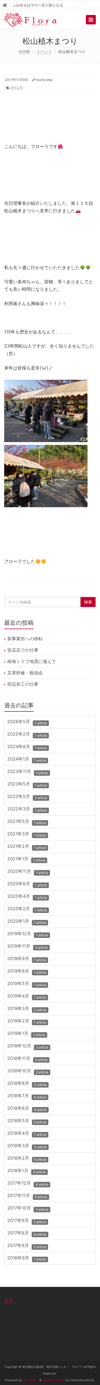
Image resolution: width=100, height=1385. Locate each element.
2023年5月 (27, 784)
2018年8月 (27, 1084)
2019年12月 (27, 934)
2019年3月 (26, 1009)
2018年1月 (26, 1171)
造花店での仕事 (22, 650)
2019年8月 (26, 971)
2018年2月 (26, 1159)
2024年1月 (26, 759)
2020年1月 (26, 922)
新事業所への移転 (25, 638)
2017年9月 (26, 1221)
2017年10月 (27, 1208)
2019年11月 (27, 946)
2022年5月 (27, 797)
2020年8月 (27, 884)
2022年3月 (27, 809)
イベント (44, 51)
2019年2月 (26, 1021)
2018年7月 (26, 1096)
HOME (24, 51)
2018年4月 (26, 1134)
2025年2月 (27, 734)
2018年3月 (27, 1146)
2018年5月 (26, 1121)
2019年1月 (26, 1034)
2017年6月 (26, 1246)
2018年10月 (27, 1071)
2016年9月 (26, 1258)
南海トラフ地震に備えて (31, 661)
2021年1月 (26, 859)
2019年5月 (26, 984)
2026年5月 (27, 722)
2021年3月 (26, 834)
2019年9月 (26, 959)
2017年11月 (27, 1196)
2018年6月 (27, 1109)
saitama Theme (53, 1380)
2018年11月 (27, 1059)
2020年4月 (27, 897)
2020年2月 (27, 909)
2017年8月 (26, 1233)
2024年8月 (27, 747)
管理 (8, 1301)
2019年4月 (26, 996)
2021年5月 (26, 822)
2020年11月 (27, 872)
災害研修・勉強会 (25, 672)
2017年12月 (27, 1183)
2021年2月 (26, 847)
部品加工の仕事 (22, 684)
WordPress (30, 1380)
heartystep (44, 80)
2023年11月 (27, 772)
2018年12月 (27, 1046)
